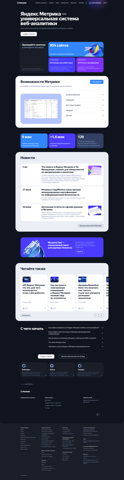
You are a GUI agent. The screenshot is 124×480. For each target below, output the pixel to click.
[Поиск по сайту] (86, 2)
